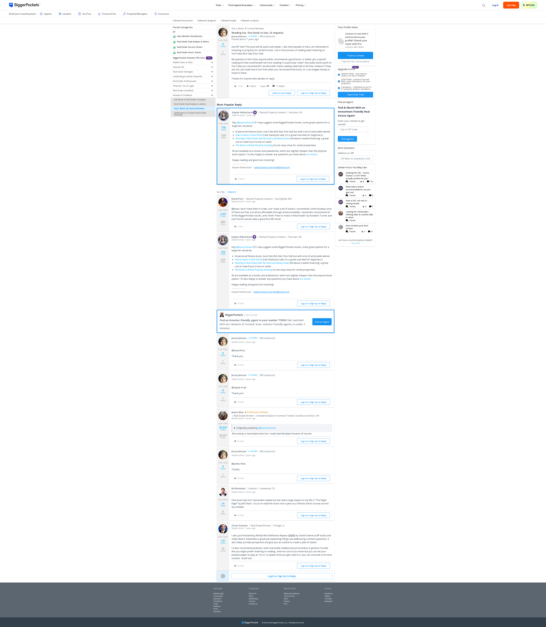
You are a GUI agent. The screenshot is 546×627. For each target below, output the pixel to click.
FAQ (285, 604)
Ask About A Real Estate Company (190, 99)
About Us (252, 593)
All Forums (254, 412)
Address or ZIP (346, 153)
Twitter (327, 596)
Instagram (328, 601)
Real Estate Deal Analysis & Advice (190, 104)
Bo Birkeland (238, 488)
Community (266, 5)
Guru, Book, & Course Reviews (189, 108)
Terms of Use (289, 596)
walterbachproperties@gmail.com (272, 167)
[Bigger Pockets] (25, 5)
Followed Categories (206, 20)
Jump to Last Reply (281, 93)
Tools (218, 5)
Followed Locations (250, 20)
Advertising (253, 598)
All (174, 31)
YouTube (328, 598)
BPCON (530, 5)
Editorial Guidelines (291, 593)
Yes (353, 243)
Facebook (328, 593)
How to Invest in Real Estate (248, 135)
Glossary (217, 611)
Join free (511, 5)
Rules (286, 598)
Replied (244, 115)
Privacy (286, 601)
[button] (264, 86)
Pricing (299, 5)
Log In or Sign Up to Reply (313, 93)
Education (217, 598)
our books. (312, 154)
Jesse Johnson (239, 36)
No (358, 243)
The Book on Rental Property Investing (254, 145)
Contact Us (253, 604)
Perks (215, 609)
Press (251, 596)
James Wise (237, 412)
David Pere (237, 198)
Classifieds (217, 601)
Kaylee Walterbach (242, 112)
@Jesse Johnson (245, 122)
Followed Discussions (183, 20)
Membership (218, 593)
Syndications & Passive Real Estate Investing (190, 113)
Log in (495, 5)
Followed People (228, 20)
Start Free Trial (356, 94)
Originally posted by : (256, 427)
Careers (252, 601)
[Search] (484, 5)
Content (284, 5)
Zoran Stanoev (239, 525)
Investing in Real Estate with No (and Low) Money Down (262, 138)
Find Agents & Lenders (240, 5)
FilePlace (216, 606)
